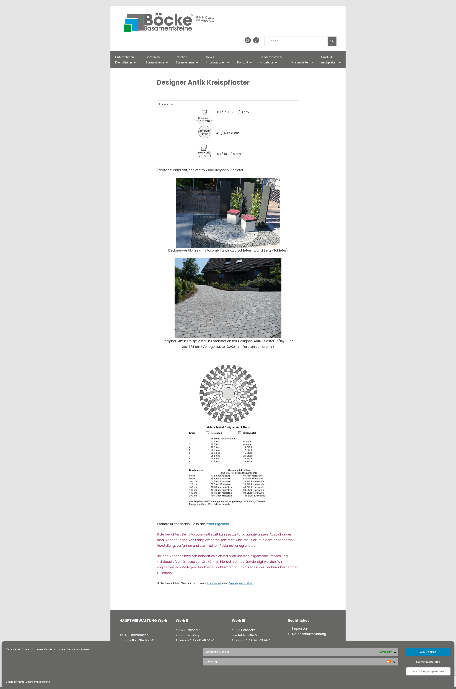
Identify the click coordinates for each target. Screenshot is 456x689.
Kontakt (242, 62)
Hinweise (214, 583)
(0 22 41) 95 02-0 (201, 641)
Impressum (300, 628)
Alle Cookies (428, 652)
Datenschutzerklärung (38, 681)
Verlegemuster (241, 583)
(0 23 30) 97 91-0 (257, 641)
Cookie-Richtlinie (15, 681)
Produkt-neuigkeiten (329, 59)
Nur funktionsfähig (428, 662)
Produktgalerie (217, 524)
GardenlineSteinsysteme (155, 59)
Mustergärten (300, 62)
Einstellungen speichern (428, 671)
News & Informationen (216, 59)
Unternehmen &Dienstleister (126, 59)
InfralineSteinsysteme (185, 59)
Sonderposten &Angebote (271, 59)
